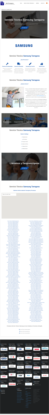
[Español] (47, 3)
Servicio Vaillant (19, 392)
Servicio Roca (19, 400)
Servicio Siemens (19, 395)
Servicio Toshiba (19, 393)
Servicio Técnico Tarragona (27, 394)
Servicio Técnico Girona (28, 396)
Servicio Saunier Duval (20, 399)
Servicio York (19, 402)
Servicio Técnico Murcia (28, 401)
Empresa (27, 405)
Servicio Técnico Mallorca (28, 398)
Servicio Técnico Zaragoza (28, 404)
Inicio (26, 391)
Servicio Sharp (19, 396)
